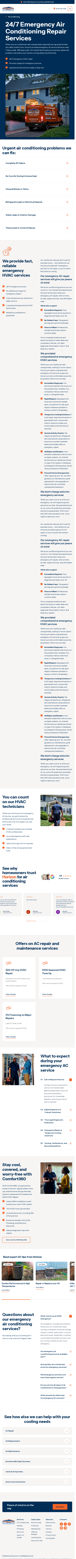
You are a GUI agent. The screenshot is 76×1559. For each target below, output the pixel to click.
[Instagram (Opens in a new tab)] (69, 1524)
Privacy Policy (51, 1535)
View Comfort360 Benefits (16, 1240)
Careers (49, 1529)
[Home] (8, 1521)
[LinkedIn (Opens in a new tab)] (65, 1528)
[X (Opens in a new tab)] (65, 1524)
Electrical (20, 1532)
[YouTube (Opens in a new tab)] (61, 1528)
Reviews (49, 1526)
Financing (34, 1526)
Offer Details (11, 994)
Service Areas (36, 1522)
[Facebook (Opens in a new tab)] (61, 1524)
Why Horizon (50, 1522)
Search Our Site (37, 1541)
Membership (35, 1529)
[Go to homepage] (8, 8)
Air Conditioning (14, 17)
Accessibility (50, 1538)
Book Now (60, 1507)
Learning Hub (36, 1537)
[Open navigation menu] (70, 8)
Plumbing (20, 1529)
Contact (49, 1532)
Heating (19, 1526)
